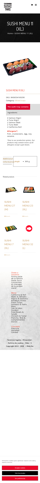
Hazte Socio (16, 280)
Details (8, 216)
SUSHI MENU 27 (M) (9, 205)
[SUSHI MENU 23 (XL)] (29, 190)
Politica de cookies (15, 343)
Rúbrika (30, 346)
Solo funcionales (20, 473)
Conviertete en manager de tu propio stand (17, 285)
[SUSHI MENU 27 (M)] (11, 190)
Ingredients (12, 112)
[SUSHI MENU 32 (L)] (29, 229)
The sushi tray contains (18, 107)
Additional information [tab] (7, 160)
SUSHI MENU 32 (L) (27, 244)
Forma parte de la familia (17, 277)
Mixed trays (20, 100)
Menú (13, 293)
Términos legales (14, 340)
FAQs (27, 343)
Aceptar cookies (20, 468)
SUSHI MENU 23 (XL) (27, 205)
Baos (13, 306)
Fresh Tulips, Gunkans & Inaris (19, 303)
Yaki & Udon (16, 308)
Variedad (15, 330)
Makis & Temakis (19, 297)
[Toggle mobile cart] (32, 5)
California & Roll (18, 295)
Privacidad (27, 340)
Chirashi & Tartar (19, 316)
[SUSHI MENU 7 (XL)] (11, 229)
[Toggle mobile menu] (36, 5)
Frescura (15, 328)
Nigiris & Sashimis (19, 299)
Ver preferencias (20, 478)
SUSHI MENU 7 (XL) (9, 244)
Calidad (14, 332)
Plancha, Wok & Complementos (18, 319)
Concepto (15, 326)
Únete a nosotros (15, 274)
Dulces (14, 322)
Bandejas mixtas (18, 300)
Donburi (15, 310)
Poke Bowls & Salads (17, 313)
